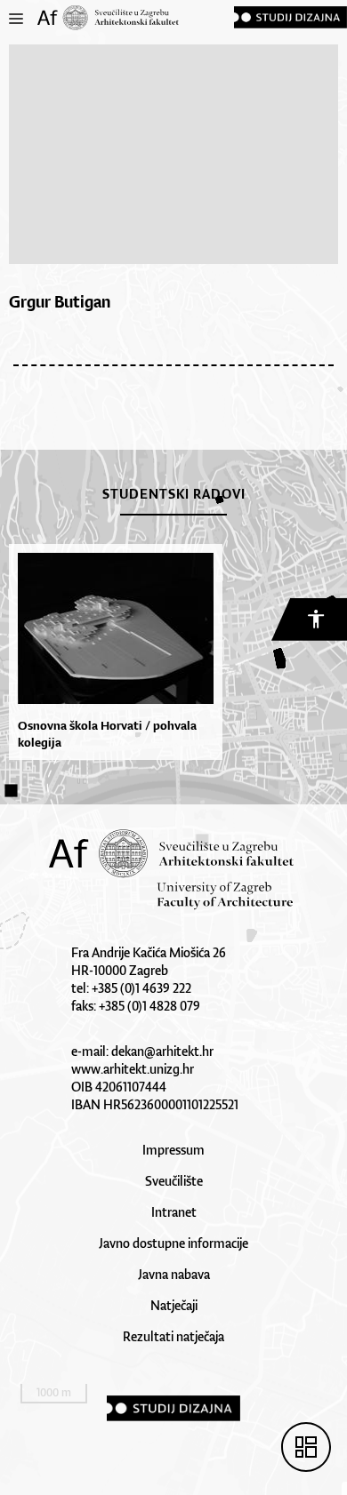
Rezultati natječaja (173, 1336)
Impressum (173, 1149)
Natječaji (174, 1305)
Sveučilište (174, 1180)
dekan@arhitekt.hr (162, 1051)
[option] (111, 652)
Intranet (174, 1211)
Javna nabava (174, 1274)
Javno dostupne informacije (173, 1243)
